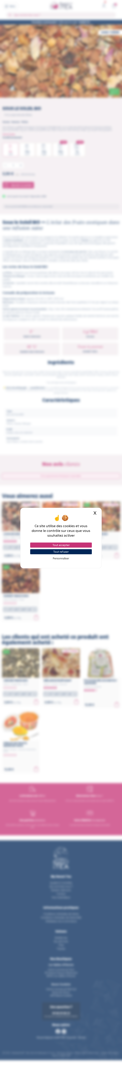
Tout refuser (61, 551)
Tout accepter (61, 545)
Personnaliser (61, 558)
